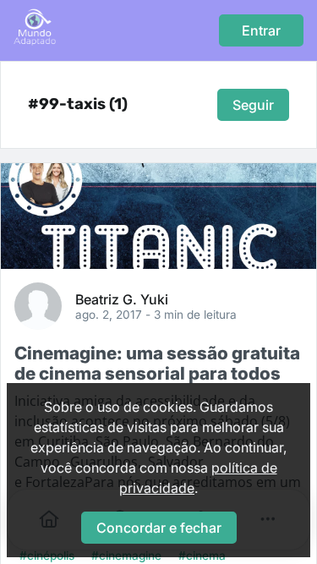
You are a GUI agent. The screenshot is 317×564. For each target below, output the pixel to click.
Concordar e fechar (158, 527)
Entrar (261, 30)
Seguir (253, 104)
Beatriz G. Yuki (121, 298)
